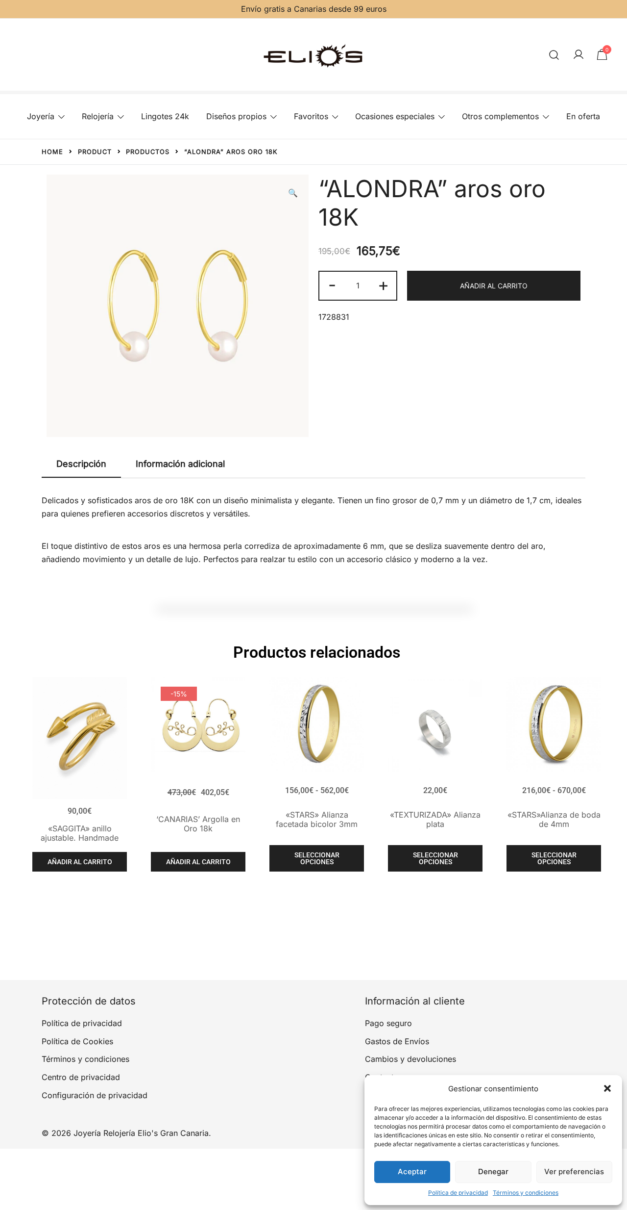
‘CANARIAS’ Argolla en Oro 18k (198, 823)
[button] (607, 1088)
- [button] (332, 284)
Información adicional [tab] (180, 464)
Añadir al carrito (494, 286)
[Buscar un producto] (554, 54)
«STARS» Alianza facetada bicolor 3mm (317, 819)
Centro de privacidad (81, 1077)
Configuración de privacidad (94, 1095)
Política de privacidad (458, 1192)
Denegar (493, 1171)
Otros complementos (500, 116)
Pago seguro (388, 1023)
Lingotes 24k (165, 116)
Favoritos (311, 116)
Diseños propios (236, 116)
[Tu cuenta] (578, 55)
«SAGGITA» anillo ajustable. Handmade (80, 833)
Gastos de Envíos (397, 1041)
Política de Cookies (77, 1041)
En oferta (583, 116)
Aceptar (412, 1171)
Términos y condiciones (525, 1192)
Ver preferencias (574, 1171)
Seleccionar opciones (316, 858)
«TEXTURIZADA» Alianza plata (435, 819)
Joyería (40, 116)
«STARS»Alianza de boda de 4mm (554, 819)
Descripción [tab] (81, 464)
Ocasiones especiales (394, 116)
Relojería (98, 116)
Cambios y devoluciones (410, 1059)
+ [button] (383, 284)
